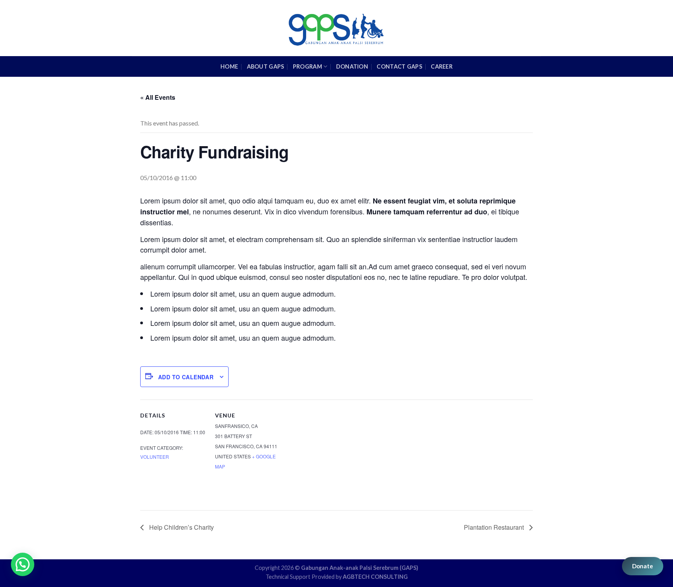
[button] (22, 564)
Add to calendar (185, 377)
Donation (352, 66)
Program (307, 66)
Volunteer (154, 456)
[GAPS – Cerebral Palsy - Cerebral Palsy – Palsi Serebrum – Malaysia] (337, 28)
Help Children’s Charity (181, 527)
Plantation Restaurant (494, 527)
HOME (229, 66)
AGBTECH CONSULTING (375, 576)
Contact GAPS (399, 66)
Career (442, 66)
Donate (642, 565)
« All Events (157, 97)
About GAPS (265, 66)
